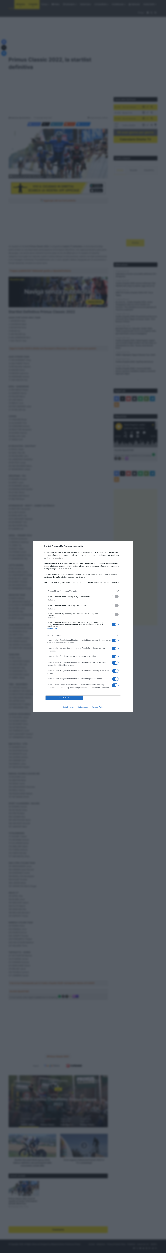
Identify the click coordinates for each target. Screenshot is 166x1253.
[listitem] (83, 591)
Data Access (83, 707)
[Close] (127, 546)
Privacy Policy (97, 707)
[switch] (115, 596)
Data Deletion (68, 707)
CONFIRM (64, 698)
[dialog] (83, 626)
